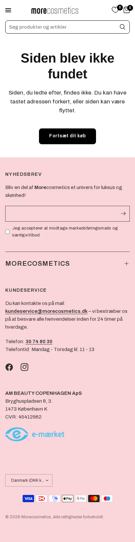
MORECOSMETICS (37, 263)
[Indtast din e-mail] (123, 214)
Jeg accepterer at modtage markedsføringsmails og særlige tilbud (65, 231)
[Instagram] (28, 367)
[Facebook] (12, 367)
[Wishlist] (115, 10)
